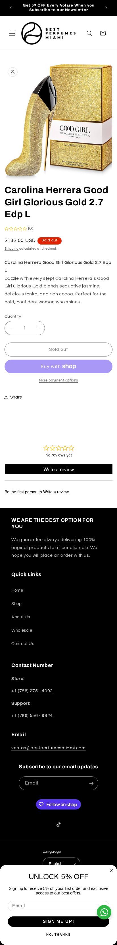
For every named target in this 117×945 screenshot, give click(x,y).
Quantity (13, 316)
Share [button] (16, 397)
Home (17, 590)
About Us (20, 617)
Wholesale (21, 630)
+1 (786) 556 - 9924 (32, 715)
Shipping (12, 248)
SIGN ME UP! (58, 921)
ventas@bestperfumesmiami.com (48, 748)
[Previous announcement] (11, 7)
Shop (16, 604)
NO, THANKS (58, 934)
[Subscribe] (91, 783)
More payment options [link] (58, 380)
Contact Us (22, 644)
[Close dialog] (111, 870)
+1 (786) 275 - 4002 (32, 691)
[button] (11, 33)
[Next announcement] (106, 7)
